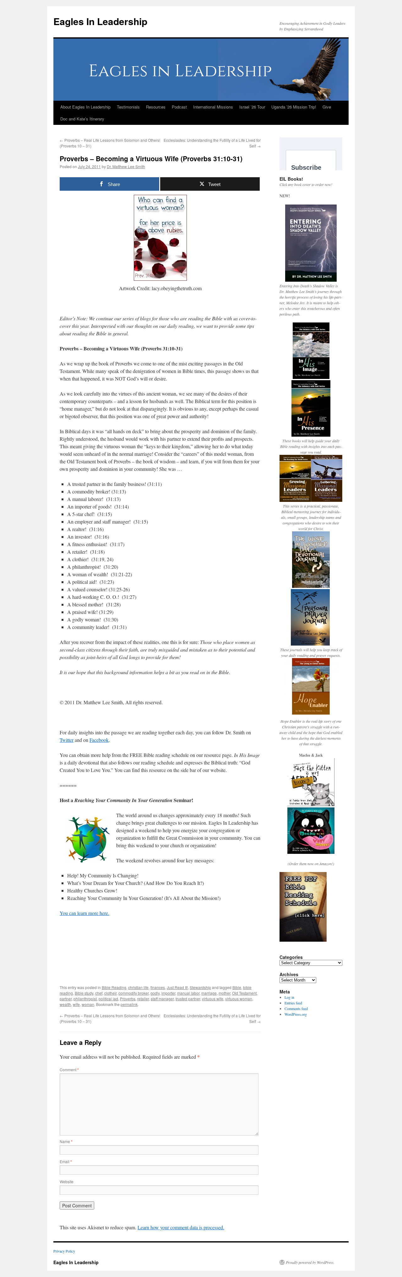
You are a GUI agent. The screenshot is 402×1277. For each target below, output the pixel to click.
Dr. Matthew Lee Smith (126, 166)
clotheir (110, 993)
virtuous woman (238, 998)
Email (66, 1161)
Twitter (66, 740)
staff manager (162, 998)
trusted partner (188, 998)
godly (155, 993)
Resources (156, 107)
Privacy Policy (64, 1250)
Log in (289, 997)
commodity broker (133, 993)
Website (66, 1181)
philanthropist (85, 998)
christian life (138, 987)
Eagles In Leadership (100, 21)
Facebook (99, 740)
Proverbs (127, 998)
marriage (209, 993)
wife (76, 1004)
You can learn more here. (84, 913)
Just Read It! (177, 987)
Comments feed (296, 1008)
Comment (69, 1069)
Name (66, 1141)
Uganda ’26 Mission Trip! (293, 107)
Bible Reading (114, 987)
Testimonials (128, 107)
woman (88, 1004)
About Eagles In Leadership (85, 107)
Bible (236, 987)
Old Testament (244, 993)
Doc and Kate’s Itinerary (82, 119)
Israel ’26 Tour (252, 107)
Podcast (179, 107)
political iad (108, 998)
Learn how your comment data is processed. (181, 1227)
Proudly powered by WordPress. (310, 1262)
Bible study (84, 993)
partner (66, 998)
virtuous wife (212, 998)
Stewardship (200, 987)
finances (157, 987)
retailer (143, 998)
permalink (129, 1004)
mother (224, 993)
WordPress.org (296, 1014)
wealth (65, 1004)
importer (168, 993)
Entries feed (293, 1002)
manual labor (188, 993)
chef (98, 993)
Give (327, 107)
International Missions (213, 107)
